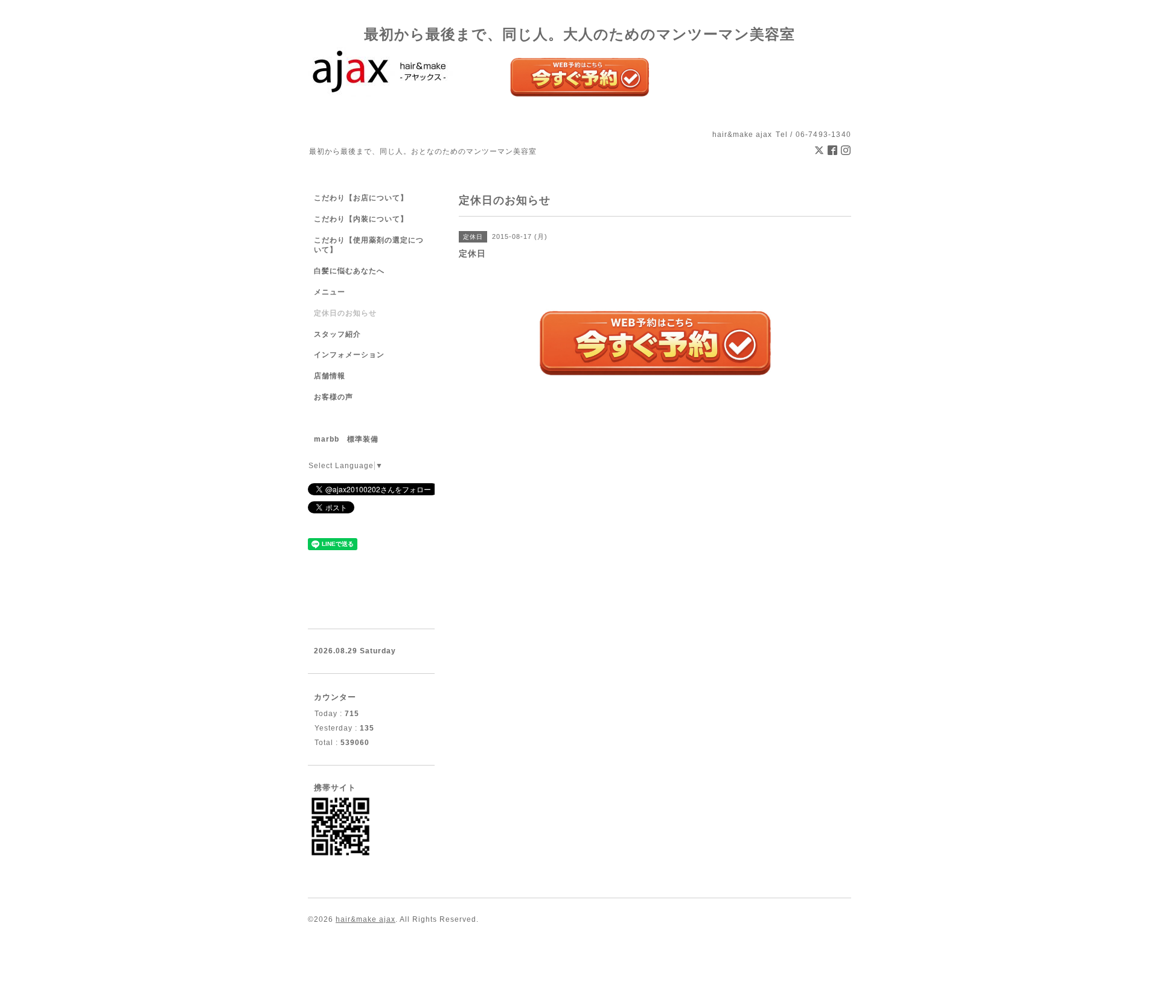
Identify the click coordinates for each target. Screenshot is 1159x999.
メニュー (329, 292)
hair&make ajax (365, 919)
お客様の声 (333, 397)
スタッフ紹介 (337, 334)
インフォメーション (349, 354)
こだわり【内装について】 (361, 219)
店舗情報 (329, 376)
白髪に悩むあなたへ (349, 271)
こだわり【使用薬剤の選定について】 (369, 245)
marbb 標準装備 (346, 439)
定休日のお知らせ (345, 313)
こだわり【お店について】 (361, 198)
